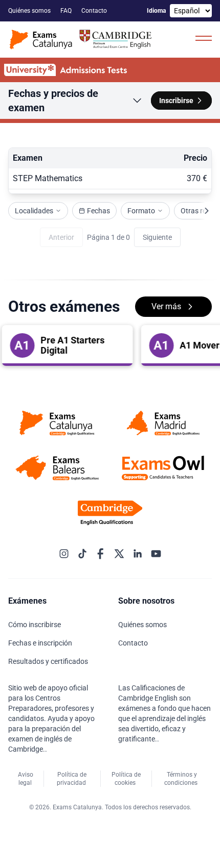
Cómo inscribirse (35, 624)
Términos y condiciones (181, 778)
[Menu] (203, 38)
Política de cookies (126, 778)
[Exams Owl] (163, 468)
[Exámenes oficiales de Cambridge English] (82, 39)
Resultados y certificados (49, 661)
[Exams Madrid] (163, 423)
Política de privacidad (72, 778)
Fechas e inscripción (41, 643)
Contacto (94, 10)
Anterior (61, 237)
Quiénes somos (30, 10)
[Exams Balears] (57, 468)
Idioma (156, 10)
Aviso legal (25, 778)
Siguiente (157, 237)
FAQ (66, 10)
